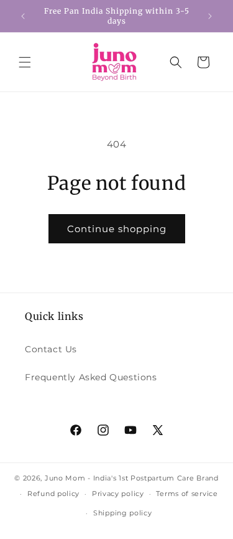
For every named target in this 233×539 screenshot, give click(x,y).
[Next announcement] (210, 16)
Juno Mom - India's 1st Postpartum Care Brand (132, 478)
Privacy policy (118, 493)
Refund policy (53, 493)
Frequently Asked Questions (91, 377)
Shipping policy (122, 513)
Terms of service (186, 493)
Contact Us (51, 349)
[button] (25, 62)
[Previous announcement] (23, 16)
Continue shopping (117, 229)
